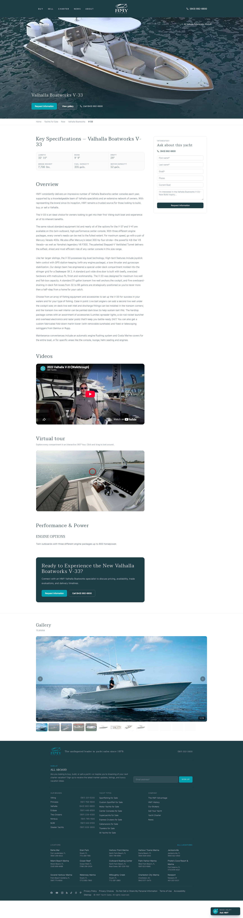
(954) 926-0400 (144, 856)
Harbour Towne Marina (148, 850)
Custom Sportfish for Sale (111, 802)
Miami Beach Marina (59, 861)
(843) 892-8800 (198, 8)
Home (38, 121)
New (63, 121)
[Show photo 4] (78, 727)
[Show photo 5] (91, 727)
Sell (50, 9)
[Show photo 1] (41, 727)
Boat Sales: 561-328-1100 (119, 866)
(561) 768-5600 (87, 802)
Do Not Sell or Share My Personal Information (136, 891)
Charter (63, 9)
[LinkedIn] (67, 893)
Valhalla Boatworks (76, 121)
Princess (54, 802)
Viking (53, 797)
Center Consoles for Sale (110, 811)
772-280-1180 (85, 856)
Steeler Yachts (57, 827)
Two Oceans (56, 814)
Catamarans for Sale (108, 824)
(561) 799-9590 (115, 856)
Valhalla (53, 806)
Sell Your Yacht (155, 811)
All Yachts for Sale (107, 832)
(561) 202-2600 (185, 751)
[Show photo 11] (165, 727)
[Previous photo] (40, 678)
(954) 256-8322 (56, 856)
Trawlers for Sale (107, 828)
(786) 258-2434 (86, 866)
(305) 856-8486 (56, 866)
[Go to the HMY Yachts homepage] (121, 8)
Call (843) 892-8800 (93, 106)
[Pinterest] (81, 893)
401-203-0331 (173, 880)
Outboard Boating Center (120, 861)
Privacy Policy (90, 891)
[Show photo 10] (153, 727)
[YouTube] (56, 893)
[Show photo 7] (116, 727)
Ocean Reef (85, 861)
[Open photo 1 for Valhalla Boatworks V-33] (121, 679)
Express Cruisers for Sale (110, 819)
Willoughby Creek (117, 875)
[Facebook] (51, 893)
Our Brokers (153, 806)
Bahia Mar (55, 850)
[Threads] (76, 893)
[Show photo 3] (66, 727)
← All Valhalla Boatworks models (196, 24)
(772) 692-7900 (86, 880)
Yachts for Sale (51, 121)
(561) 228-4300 (87, 814)
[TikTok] (71, 893)
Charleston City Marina (148, 875)
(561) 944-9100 (87, 823)
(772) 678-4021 (174, 870)
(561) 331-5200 (87, 797)
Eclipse (53, 810)
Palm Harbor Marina (147, 861)
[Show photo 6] (103, 727)
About (90, 9)
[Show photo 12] (177, 727)
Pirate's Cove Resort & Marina (178, 862)
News (77, 9)
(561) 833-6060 (144, 866)
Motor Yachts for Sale (109, 806)
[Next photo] (202, 678)
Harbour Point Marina (119, 850)
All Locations (185, 845)
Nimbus (54, 819)
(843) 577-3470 (144, 880)
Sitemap (87, 895)
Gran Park (84, 850)
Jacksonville (173, 850)
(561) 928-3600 (87, 827)
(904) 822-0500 (174, 856)
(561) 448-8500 (87, 810)
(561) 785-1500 (88, 819)
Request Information (44, 106)
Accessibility (179, 891)
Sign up (186, 779)
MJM (52, 823)
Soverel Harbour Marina (61, 875)
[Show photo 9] (140, 727)
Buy (40, 9)
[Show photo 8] (128, 727)
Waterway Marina (88, 875)
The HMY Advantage (157, 798)
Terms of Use (166, 891)
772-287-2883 (115, 880)
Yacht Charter (154, 815)
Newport (172, 875)
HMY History (154, 802)
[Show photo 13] (190, 727)
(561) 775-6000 (56, 880)
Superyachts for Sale (108, 815)
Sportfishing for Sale (108, 798)
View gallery (68, 106)
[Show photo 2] (54, 727)
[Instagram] (62, 893)
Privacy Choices (106, 891)
